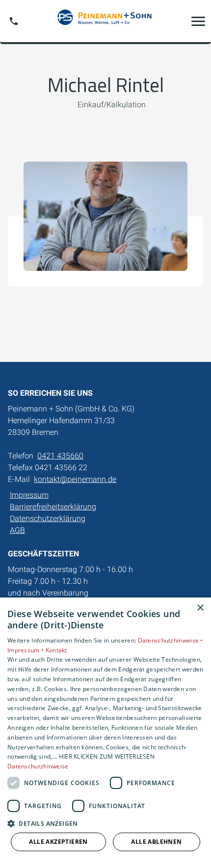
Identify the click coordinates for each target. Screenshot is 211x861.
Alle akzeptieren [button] (58, 841)
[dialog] (105, 729)
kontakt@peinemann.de (75, 479)
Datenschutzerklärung (47, 518)
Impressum (29, 495)
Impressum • (26, 650)
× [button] (200, 608)
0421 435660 (60, 455)
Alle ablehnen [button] (156, 841)
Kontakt (56, 650)
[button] (198, 21)
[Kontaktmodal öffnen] (14, 21)
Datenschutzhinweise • (170, 640)
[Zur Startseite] (105, 21)
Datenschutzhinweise (38, 766)
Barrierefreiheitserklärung (53, 506)
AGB (17, 530)
